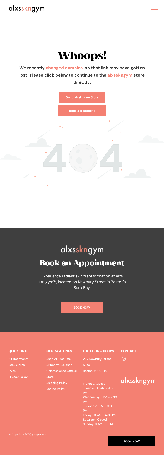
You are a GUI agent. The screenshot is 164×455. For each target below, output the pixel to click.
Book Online (17, 365)
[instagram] (123, 359)
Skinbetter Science (59, 365)
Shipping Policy (56, 383)
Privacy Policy (18, 377)
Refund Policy (55, 389)
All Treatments (18, 359)
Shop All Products (58, 359)
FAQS (12, 371)
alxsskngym (119, 75)
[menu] (154, 7)
